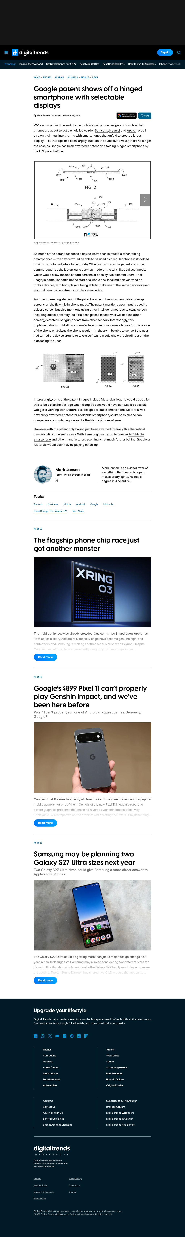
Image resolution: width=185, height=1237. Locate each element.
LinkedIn (79, 1036)
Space (110, 1062)
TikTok (64, 1036)
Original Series (114, 1085)
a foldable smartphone (93, 415)
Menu (6, 52)
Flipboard (86, 1036)
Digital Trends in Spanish (119, 1118)
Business (53, 504)
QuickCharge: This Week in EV (50, 510)
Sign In (165, 52)
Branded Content (115, 1106)
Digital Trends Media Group (54, 1214)
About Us (48, 1100)
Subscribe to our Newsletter (121, 1100)
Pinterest (72, 1036)
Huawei (114, 130)
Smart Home (50, 1073)
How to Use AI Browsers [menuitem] (142, 64)
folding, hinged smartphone (125, 146)
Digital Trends (23, 57)
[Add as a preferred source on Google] (127, 116)
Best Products (114, 1073)
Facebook (35, 1036)
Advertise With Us (53, 1112)
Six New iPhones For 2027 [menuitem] (61, 64)
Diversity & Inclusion (44, 1192)
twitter (56, 480)
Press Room (74, 1185)
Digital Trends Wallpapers (120, 1112)
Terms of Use (40, 1198)
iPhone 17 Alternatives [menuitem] (171, 64)
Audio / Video (51, 1067)
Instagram (43, 1036)
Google (94, 504)
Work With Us (40, 1185)
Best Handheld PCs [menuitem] (113, 64)
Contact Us (49, 1106)
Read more (45, 657)
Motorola (108, 504)
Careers (37, 1178)
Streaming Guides (116, 1067)
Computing (49, 1056)
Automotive (50, 1085)
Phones (47, 1050)
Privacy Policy (75, 1178)
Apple (131, 130)
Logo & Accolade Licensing (57, 1124)
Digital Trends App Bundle (120, 1124)
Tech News (78, 510)
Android (38, 504)
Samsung (101, 130)
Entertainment (51, 1079)
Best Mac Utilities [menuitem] (89, 64)
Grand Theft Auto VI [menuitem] (31, 64)
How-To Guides (115, 1079)
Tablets (110, 1050)
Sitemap (72, 1192)
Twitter (50, 1036)
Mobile (67, 504)
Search (179, 52)
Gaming (48, 1062)
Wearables (112, 1056)
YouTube (57, 1036)
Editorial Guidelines (53, 1118)
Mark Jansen (43, 115)
